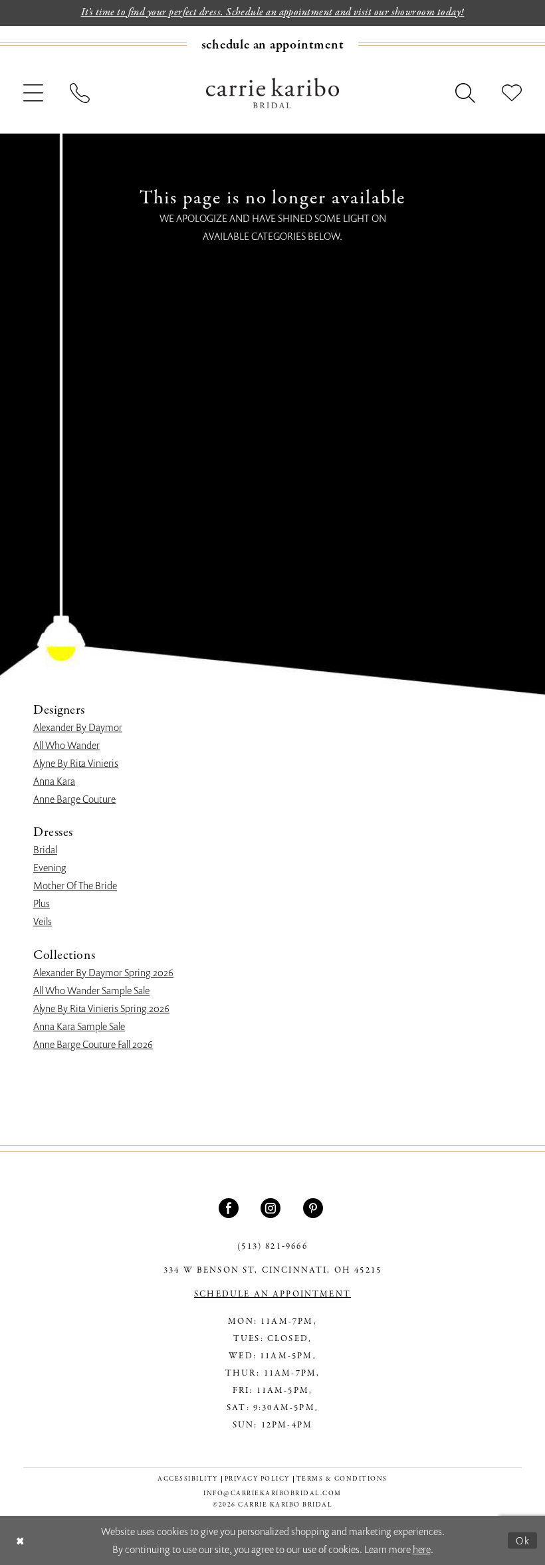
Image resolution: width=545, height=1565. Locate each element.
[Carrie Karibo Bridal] (272, 92)
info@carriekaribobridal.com (272, 1493)
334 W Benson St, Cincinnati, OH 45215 (273, 1271)
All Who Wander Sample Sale (91, 990)
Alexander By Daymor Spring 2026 (103, 972)
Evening (49, 867)
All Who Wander (66, 745)
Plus (41, 903)
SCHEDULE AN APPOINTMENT (272, 1295)
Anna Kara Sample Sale (79, 1026)
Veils (42, 921)
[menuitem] (272, 44)
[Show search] (465, 93)
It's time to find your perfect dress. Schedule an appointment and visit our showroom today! (273, 12)
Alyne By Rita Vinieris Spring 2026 (101, 1008)
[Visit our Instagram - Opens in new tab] (272, 1208)
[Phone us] (79, 93)
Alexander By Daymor (77, 727)
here (422, 1549)
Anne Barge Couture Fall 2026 (93, 1044)
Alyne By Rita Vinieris (75, 763)
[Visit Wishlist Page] (512, 93)
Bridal (45, 849)
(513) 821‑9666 (272, 1247)
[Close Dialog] (20, 1540)
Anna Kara (54, 780)
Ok (523, 1539)
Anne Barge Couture (74, 798)
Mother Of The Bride (75, 885)
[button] (33, 93)
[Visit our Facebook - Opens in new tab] (230, 1208)
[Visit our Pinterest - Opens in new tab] (314, 1208)
